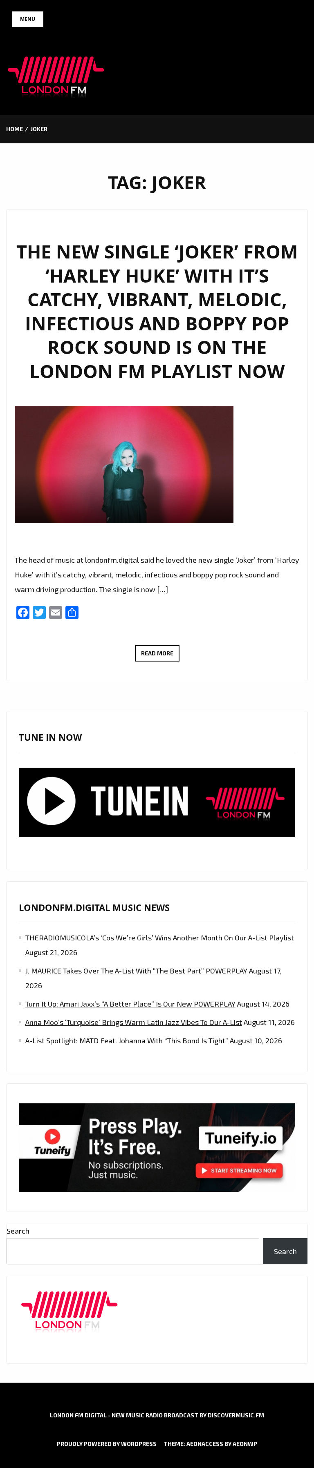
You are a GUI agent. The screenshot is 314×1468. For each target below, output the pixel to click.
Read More (160, 655)
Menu (27, 19)
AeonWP (245, 1443)
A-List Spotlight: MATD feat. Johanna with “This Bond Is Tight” (126, 1040)
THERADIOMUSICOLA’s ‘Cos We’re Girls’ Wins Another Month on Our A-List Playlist (159, 937)
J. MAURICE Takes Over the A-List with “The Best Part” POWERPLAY (136, 970)
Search (18, 1230)
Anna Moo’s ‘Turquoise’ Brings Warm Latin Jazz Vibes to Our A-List (133, 1022)
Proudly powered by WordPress (107, 1443)
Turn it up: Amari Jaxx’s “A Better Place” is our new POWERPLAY (130, 1003)
